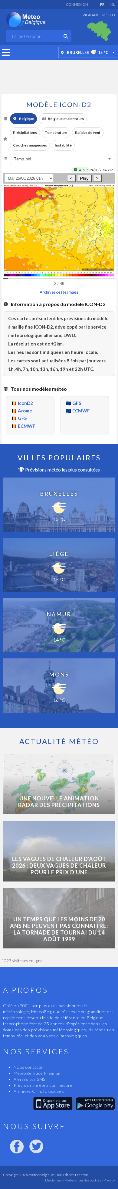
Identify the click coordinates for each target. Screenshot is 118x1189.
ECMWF (26, 426)
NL (112, 4)
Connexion (77, 4)
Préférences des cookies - (83, 1180)
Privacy (109, 1180)
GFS (22, 418)
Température (56, 132)
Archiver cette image (59, 292)
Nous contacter (29, 1067)
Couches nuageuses (30, 145)
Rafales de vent (87, 132)
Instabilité (63, 145)
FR (102, 4)
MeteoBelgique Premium (38, 1073)
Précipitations (25, 132)
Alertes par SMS (29, 1079)
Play (84, 178)
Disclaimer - (54, 1180)
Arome (25, 410)
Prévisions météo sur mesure (43, 1085)
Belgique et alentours (66, 118)
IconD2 (25, 403)
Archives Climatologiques (39, 1091)
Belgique (26, 118)
